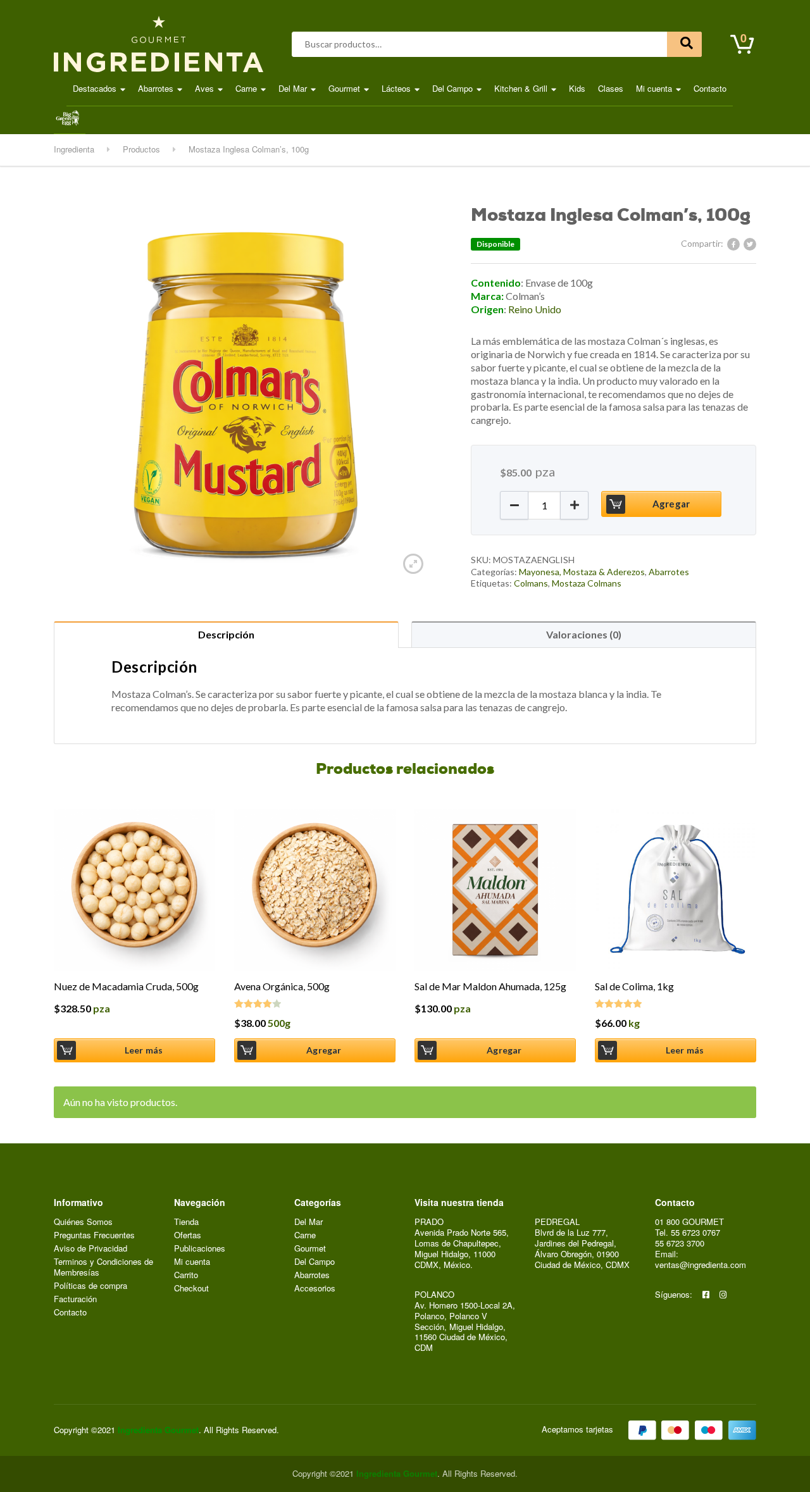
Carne (246, 88)
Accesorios (314, 1288)
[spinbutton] (544, 505)
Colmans (531, 583)
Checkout (191, 1288)
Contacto (710, 88)
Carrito (186, 1275)
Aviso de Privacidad (90, 1248)
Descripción (226, 634)
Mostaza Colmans (586, 583)
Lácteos (396, 88)
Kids (577, 88)
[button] (514, 505)
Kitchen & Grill (520, 88)
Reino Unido (534, 309)
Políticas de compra (90, 1286)
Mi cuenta (654, 88)
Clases (610, 88)
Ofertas (187, 1235)
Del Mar (292, 88)
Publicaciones (199, 1248)
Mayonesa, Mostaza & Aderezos (582, 571)
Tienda (186, 1222)
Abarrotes (155, 88)
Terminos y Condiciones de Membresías (103, 1267)
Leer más (144, 1050)
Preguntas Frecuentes (94, 1235)
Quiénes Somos (83, 1222)
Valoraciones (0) (583, 634)
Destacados (94, 88)
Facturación (75, 1299)
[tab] (226, 634)
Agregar (671, 503)
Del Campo (452, 88)
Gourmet (344, 88)
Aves (204, 88)
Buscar (684, 44)
